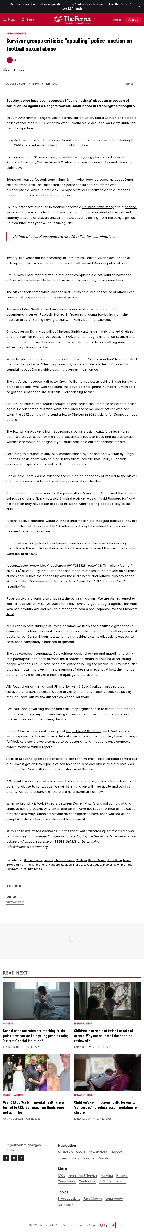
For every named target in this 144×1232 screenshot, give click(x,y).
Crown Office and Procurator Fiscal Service (60, 769)
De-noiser (65, 1205)
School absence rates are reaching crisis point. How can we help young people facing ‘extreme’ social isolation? (36, 1035)
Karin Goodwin (84, 1047)
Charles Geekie (64, 860)
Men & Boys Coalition (87, 686)
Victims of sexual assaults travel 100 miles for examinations (63, 236)
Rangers (54, 864)
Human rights (16, 33)
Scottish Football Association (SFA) (45, 337)
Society (48, 860)
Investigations (13, 1095)
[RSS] (21, 1158)
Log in (117, 19)
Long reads (114, 1198)
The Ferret (45, 1225)
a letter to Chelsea (109, 364)
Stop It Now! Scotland (83, 731)
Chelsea (81, 860)
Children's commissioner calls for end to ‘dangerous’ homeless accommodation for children (106, 1107)
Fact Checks (92, 1198)
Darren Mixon (97, 860)
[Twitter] (14, 1158)
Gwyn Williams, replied (77, 381)
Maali (92, 1225)
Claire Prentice (13, 1047)
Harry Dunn (114, 860)
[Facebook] (6, 1158)
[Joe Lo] (9, 60)
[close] (139, 7)
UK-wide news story (98, 207)
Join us (133, 19)
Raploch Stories (51, 314)
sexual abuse (92, 864)
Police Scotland (21, 759)
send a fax (58, 414)
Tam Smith (35, 869)
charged (73, 212)
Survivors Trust (16, 869)
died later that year (26, 223)
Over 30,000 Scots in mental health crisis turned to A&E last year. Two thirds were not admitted (34, 1107)
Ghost (80, 1225)
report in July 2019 (44, 454)
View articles (15, 902)
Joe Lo (18, 59)
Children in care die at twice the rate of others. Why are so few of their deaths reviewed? (103, 1035)
